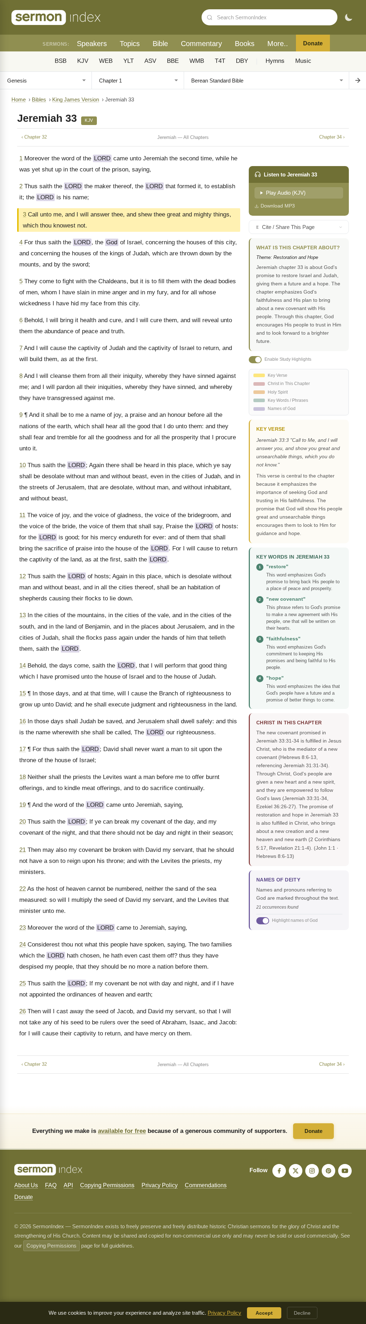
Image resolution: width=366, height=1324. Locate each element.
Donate (313, 43)
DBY (242, 61)
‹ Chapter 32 (34, 137)
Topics (130, 44)
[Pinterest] (328, 1171)
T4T (220, 61)
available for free (122, 1130)
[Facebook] (279, 1171)
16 (22, 721)
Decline (302, 1313)
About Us (26, 1185)
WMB (196, 61)
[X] (295, 1171)
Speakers (92, 44)
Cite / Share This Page (288, 227)
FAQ (50, 1185)
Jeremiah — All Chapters (183, 137)
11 (22, 515)
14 (22, 665)
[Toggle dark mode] (348, 17)
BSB (60, 61)
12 (22, 576)
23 (22, 927)
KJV (82, 61)
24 (22, 944)
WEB (106, 61)
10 (22, 465)
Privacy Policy (160, 1185)
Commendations (206, 1185)
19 (22, 804)
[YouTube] (345, 1171)
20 (22, 821)
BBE (173, 61)
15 (22, 693)
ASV (150, 61)
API (68, 1185)
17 (22, 749)
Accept (264, 1313)
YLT (128, 61)
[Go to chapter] (357, 80)
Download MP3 (278, 206)
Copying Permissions (107, 1185)
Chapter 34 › (332, 137)
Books (244, 44)
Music (303, 61)
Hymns (275, 61)
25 (22, 983)
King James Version (75, 100)
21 (22, 849)
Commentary (201, 44)
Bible (160, 44)
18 (22, 777)
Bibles (39, 100)
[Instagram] (312, 1171)
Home (18, 100)
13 (22, 615)
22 (22, 888)
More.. (277, 44)
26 (22, 1011)
